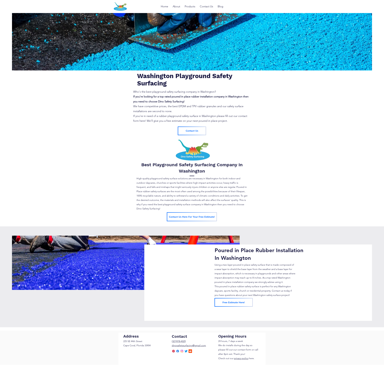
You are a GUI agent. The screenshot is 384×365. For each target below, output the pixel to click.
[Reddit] (190, 351)
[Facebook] (177, 351)
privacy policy (241, 358)
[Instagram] (182, 351)
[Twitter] (186, 351)
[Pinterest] (173, 351)
